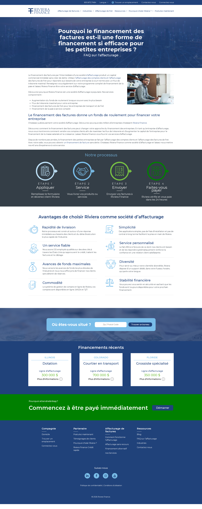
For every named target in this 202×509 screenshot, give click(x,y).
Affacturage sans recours (117, 444)
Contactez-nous (144, 447)
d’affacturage (92, 75)
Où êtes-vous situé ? (71, 324)
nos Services (111, 453)
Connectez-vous (49, 446)
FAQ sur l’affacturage (147, 439)
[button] (162, 407)
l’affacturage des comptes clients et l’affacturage (98, 78)
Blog (139, 434)
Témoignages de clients (84, 439)
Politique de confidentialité (91, 485)
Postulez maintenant (83, 434)
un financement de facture (76, 142)
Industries (141, 443)
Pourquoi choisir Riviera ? (85, 443)
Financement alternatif (116, 449)
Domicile (46, 434)
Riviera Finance (140, 123)
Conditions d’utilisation (113, 485)
